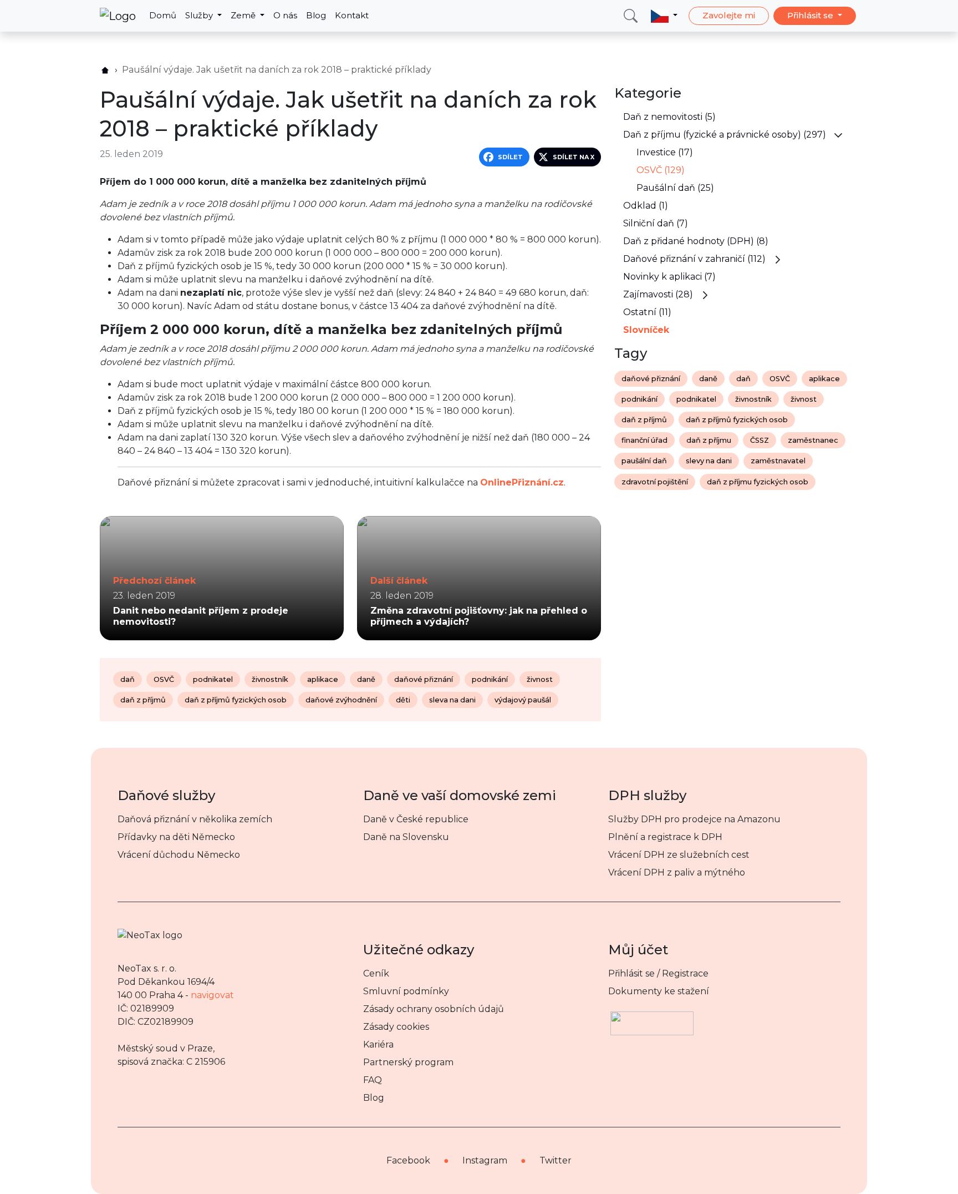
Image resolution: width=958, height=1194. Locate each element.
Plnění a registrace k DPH (665, 837)
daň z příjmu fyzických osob (757, 482)
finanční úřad (644, 440)
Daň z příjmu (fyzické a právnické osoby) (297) (724, 134)
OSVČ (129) (660, 170)
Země (244, 15)
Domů (162, 15)
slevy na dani (709, 461)
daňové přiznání (423, 679)
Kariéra (378, 1044)
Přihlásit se (811, 15)
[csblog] (105, 70)
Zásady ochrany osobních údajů (433, 1009)
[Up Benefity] (652, 1018)
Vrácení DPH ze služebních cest (679, 854)
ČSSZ (759, 440)
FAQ (372, 1080)
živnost (540, 679)
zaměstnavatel (778, 461)
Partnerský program (408, 1062)
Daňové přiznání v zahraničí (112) (694, 259)
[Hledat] (630, 15)
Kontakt (352, 15)
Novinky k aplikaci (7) (669, 276)
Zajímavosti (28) (658, 294)
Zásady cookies (396, 1026)
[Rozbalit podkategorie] (838, 134)
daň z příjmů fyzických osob (236, 700)
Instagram (484, 1160)
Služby (200, 15)
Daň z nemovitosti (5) (669, 117)
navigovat (212, 995)
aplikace (322, 679)
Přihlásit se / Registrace (658, 973)
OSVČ (164, 679)
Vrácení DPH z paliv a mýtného (676, 872)
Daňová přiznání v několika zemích (195, 819)
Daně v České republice (415, 819)
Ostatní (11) (647, 312)
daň (127, 679)
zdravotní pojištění (654, 482)
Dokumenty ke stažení (658, 991)
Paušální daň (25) (675, 188)
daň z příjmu (708, 440)
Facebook (408, 1160)
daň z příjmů (143, 700)
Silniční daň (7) (655, 223)
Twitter (555, 1160)
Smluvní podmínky (406, 991)
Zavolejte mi (728, 15)
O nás (285, 15)
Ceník (376, 973)
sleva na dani (452, 700)
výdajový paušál (523, 700)
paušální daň (644, 461)
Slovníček (646, 330)
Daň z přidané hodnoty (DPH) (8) (695, 241)
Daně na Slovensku (406, 837)
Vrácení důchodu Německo (179, 854)
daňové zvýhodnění (341, 700)
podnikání (490, 679)
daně (366, 679)
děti (403, 700)
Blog (316, 15)
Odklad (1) (645, 205)
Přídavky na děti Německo (176, 837)
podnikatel (213, 679)
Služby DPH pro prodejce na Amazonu (694, 819)
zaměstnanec (813, 440)
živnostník (270, 679)
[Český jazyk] (664, 15)
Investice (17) (664, 152)
